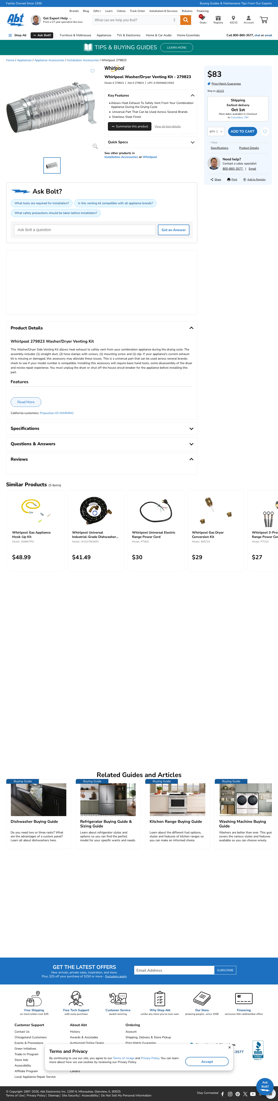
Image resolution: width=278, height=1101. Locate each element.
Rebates (187, 11)
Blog (86, 11)
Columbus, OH (239, 117)
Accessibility (90, 1095)
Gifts (96, 11)
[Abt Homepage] (16, 19)
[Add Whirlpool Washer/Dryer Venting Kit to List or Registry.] (92, 71)
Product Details (249, 148)
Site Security (70, 1095)
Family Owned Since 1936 (24, 3)
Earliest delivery (238, 107)
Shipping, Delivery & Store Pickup (148, 1037)
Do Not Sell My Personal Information (126, 1095)
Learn (109, 11)
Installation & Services (163, 11)
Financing (203, 11)
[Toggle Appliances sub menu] (113, 35)
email (268, 35)
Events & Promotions (29, 1043)
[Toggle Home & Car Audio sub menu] (173, 35)
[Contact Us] (213, 169)
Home (188, 35)
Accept (207, 1061)
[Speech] (174, 20)
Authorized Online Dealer (87, 1043)
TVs (129, 35)
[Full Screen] (95, 146)
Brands (74, 11)
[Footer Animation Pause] (270, 1093)
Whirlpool (150, 157)
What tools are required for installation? (42, 203)
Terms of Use (15, 1095)
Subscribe (225, 970)
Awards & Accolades (84, 1037)
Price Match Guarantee (141, 1043)
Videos (121, 11)
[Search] (185, 20)
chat (257, 35)
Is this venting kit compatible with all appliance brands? (115, 203)
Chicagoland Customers (31, 1037)
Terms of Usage (123, 1058)
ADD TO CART (243, 131)
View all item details (168, 126)
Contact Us (22, 1032)
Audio (159, 35)
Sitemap (53, 1095)
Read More (26, 402)
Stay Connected (207, 1093)
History (75, 1032)
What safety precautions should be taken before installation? (56, 213)
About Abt (78, 1025)
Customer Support (29, 1025)
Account (131, 1032)
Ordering (133, 1025)
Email (252, 169)
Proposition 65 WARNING (57, 413)
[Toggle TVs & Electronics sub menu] (142, 35)
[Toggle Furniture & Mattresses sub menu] (93, 35)
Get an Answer (174, 230)
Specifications (219, 148)
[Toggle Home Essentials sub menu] (202, 35)
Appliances (104, 35)
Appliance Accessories (49, 60)
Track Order (137, 11)
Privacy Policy (36, 1095)
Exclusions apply (116, 976)
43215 (220, 91)
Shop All (20, 35)
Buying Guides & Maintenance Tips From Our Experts (236, 3)
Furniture (75, 35)
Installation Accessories (83, 60)
